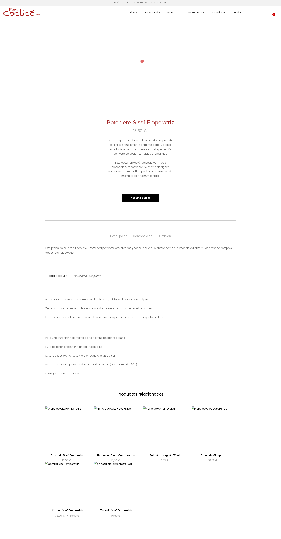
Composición (142, 236)
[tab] (119, 236)
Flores (133, 12)
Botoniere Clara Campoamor (116, 455)
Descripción (118, 236)
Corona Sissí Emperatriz (67, 510)
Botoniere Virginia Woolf (165, 455)
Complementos (195, 12)
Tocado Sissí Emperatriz (116, 510)
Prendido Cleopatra (214, 455)
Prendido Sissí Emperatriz (67, 455)
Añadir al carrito (140, 198)
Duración (164, 236)
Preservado (152, 12)
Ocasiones (219, 12)
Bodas (238, 12)
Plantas (172, 12)
